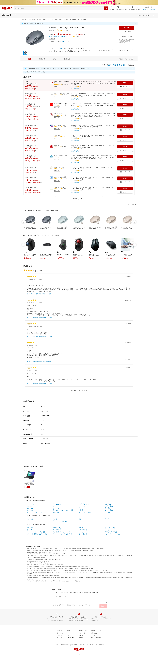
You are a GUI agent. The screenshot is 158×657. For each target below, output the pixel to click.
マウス (62, 19)
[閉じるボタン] (136, 23)
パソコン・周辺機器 (36, 19)
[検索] (106, 8)
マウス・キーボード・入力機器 (51, 19)
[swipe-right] (134, 221)
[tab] (29, 59)
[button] (118, 8)
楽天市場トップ (26, 19)
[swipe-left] (23, 221)
